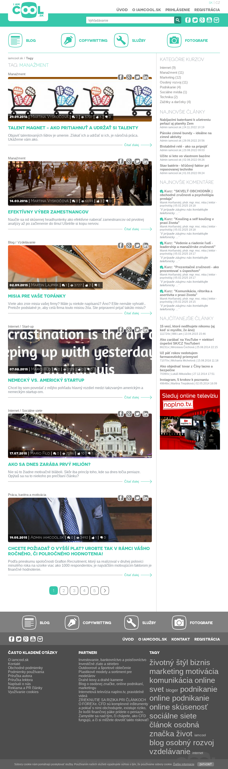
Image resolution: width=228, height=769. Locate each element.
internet (197, 753)
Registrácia (207, 9)
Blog (11, 242)
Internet (13, 326)
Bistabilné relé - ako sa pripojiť (184, 146)
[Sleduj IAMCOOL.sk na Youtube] (209, 20)
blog (156, 742)
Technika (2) (169, 97)
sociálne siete (173, 715)
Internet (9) (168, 67)
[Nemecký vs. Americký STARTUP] (80, 351)
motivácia (201, 671)
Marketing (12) (170, 77)
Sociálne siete (32, 410)
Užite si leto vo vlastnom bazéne (185, 156)
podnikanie (198, 689)
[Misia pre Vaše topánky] (80, 267)
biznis (200, 662)
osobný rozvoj (190, 742)
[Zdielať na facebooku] (121, 77)
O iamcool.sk (146, 9)
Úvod (122, 9)
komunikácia (171, 680)
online (159, 706)
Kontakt (180, 639)
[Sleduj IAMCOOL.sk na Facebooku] (188, 20)
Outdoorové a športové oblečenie (105, 668)
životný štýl (168, 662)
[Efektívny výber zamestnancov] (80, 183)
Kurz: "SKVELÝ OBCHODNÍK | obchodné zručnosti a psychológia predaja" (187, 195)
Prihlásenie (177, 9)
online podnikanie (179, 698)
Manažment (16, 74)
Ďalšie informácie (183, 764)
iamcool (200, 735)
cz (218, 2)
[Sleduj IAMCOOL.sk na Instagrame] (216, 20)
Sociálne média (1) (173, 92)
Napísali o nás (19, 684)
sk (211, 2)
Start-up (28, 326)
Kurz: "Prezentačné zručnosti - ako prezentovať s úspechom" (189, 269)
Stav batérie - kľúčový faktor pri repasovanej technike (184, 167)
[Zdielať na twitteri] (137, 77)
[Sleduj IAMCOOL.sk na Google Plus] (202, 20)
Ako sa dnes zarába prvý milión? (49, 464)
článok (160, 724)
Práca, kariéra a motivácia (27, 495)
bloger (172, 690)
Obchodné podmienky (25, 668)
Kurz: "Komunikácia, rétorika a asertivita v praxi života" (186, 293)
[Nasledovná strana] (104, 590)
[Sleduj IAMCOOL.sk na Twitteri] (195, 20)
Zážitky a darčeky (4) (175, 102)
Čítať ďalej (131, 145)
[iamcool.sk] (28, 10)
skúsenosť (190, 706)
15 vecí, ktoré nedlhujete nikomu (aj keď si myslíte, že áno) (187, 328)
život (184, 733)
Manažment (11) (172, 72)
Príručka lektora (20, 680)
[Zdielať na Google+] (129, 77)
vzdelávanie (169, 751)
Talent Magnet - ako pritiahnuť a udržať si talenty (73, 127)
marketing (166, 671)
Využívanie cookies (23, 692)
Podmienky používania (26, 672)
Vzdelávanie (26, 242)
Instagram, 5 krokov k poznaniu (184, 379)
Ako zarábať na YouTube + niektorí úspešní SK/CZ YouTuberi (187, 341)
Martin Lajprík (45, 284)
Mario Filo (41, 368)
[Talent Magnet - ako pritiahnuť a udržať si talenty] (80, 99)
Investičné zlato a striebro (99, 664)
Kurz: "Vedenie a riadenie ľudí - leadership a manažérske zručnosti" (188, 245)
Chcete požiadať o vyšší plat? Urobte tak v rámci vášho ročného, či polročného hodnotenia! (79, 551)
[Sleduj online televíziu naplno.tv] (190, 448)
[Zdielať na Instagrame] (145, 77)
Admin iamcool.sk (47, 537)
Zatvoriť (206, 764)
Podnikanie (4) (170, 87)
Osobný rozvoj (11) (174, 82)
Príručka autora (20, 676)
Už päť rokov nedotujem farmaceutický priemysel (179, 355)
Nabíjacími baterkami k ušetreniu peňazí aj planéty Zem (185, 121)
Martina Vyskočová (50, 116)
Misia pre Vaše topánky (37, 295)
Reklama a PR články (25, 688)
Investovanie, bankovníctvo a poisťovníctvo (112, 660)
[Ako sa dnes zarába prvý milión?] (80, 436)
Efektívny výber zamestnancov (48, 211)
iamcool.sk (15, 58)
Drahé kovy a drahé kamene (101, 680)
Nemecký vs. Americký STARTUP (46, 380)
